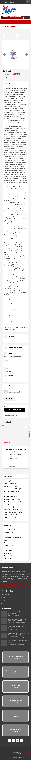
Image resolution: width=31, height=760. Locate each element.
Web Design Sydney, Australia (11, 586)
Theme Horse (17, 755)
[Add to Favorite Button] (25, 427)
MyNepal (19, 753)
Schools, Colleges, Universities (15, 671)
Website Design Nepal (7, 584)
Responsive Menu (28, 1)
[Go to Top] (28, 752)
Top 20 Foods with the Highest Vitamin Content (17, 627)
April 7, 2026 (11, 615)
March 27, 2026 (12, 629)
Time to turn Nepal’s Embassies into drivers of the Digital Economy (18, 634)
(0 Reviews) (8, 74)
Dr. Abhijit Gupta (21, 637)
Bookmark (13, 35)
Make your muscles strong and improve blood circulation (17, 619)
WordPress (21, 757)
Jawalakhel (13, 454)
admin (17, 615)
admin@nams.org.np (9, 371)
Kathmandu (21, 77)
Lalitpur (19, 454)
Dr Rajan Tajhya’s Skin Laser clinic (15, 449)
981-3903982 (13, 458)
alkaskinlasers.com (15, 460)
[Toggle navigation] (3, 22)
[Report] (21, 35)
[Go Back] (4, 35)
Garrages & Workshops (15, 656)
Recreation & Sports (15, 715)
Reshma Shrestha (20, 622)
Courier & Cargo (16, 685)
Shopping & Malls (15, 729)
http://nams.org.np (9, 379)
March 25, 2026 (12, 644)
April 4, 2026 (11, 622)
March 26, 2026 (12, 637)
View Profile (9, 399)
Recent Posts (7, 608)
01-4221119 (7, 364)
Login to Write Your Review (16, 409)
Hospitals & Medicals (9, 77)
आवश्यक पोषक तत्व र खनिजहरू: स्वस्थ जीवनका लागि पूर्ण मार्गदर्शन (17, 612)
